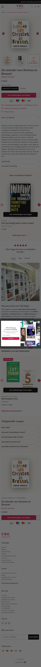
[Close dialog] (39, 322)
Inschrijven (10, 338)
